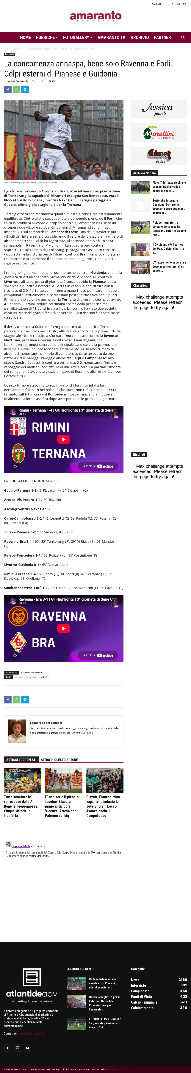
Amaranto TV (111, 37)
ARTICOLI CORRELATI (21, 760)
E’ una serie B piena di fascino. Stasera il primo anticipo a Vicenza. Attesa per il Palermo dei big (62, 806)
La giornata (18, 49)
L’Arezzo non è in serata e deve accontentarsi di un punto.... (169, 266)
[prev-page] (6, 824)
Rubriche (45, 37)
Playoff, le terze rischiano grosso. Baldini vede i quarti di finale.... (169, 187)
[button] (182, 38)
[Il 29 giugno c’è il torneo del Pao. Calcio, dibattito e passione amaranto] (140, 249)
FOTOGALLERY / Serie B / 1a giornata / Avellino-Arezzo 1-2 (105, 1023)
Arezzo (18, 677)
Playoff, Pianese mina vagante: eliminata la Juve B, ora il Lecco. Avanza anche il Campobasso (103, 806)
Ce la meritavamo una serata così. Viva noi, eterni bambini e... (103, 983)
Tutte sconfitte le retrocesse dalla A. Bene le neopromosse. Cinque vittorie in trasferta (21, 806)
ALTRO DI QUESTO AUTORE (59, 760)
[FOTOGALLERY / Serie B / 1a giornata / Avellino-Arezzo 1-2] (76, 1023)
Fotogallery (76, 37)
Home (25, 37)
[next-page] (12, 824)
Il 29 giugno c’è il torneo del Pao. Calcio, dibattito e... (168, 249)
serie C (44, 677)
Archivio (140, 37)
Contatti (157, 3)
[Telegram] (25, 89)
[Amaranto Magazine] (95, 16)
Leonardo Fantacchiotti (17, 81)
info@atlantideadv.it (31, 1033)
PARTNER (162, 37)
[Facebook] (172, 3)
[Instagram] (178, 3)
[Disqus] (63, 886)
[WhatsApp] (16, 89)
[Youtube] (184, 3)
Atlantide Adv (124, 1069)
